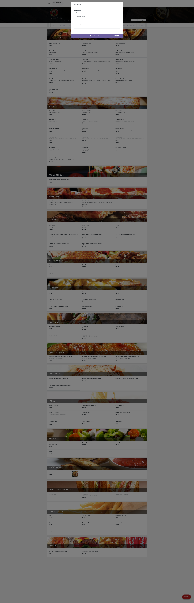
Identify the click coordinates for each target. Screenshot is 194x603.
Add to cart (105, 36)
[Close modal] (121, 4)
